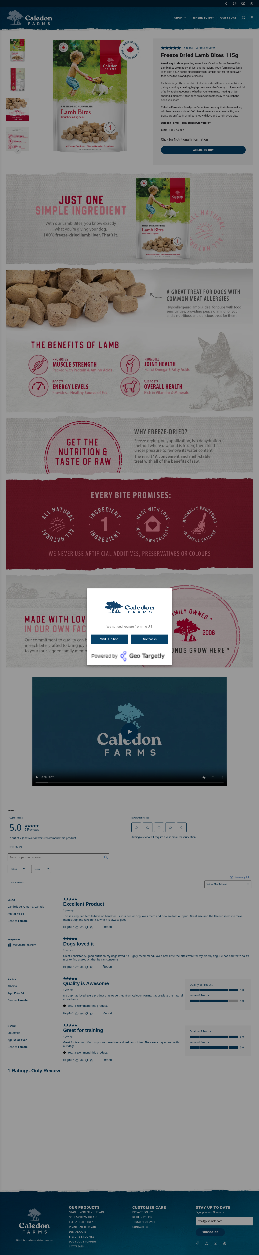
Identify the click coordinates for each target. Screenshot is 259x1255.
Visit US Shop (109, 639)
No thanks (150, 639)
